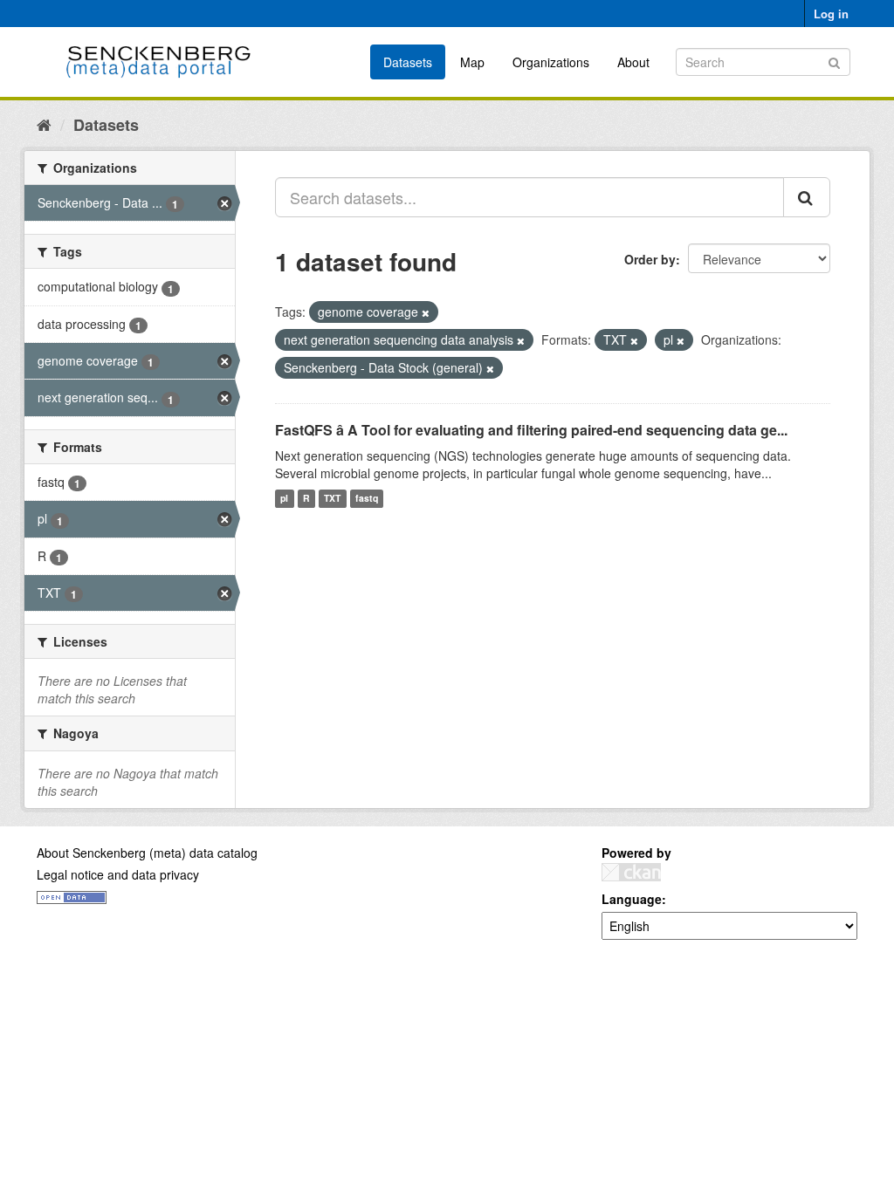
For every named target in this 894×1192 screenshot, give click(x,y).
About (633, 62)
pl (284, 498)
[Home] (44, 124)
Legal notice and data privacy (118, 874)
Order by (650, 259)
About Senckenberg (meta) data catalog (147, 852)
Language (632, 899)
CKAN (631, 872)
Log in (831, 13)
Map (472, 62)
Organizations (550, 62)
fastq (366, 498)
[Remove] (426, 312)
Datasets (407, 62)
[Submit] (834, 60)
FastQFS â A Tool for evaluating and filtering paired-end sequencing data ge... (531, 430)
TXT (332, 498)
